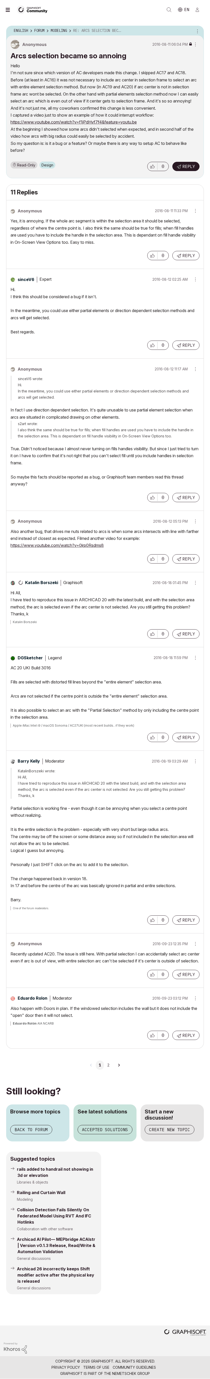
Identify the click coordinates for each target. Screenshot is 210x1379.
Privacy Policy (65, 1367)
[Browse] (10, 9)
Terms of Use (96, 1367)
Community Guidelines (134, 1367)
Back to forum (31, 1129)
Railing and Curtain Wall (41, 1192)
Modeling (25, 1199)
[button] (152, 166)
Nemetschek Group (131, 1373)
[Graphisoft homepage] (185, 1333)
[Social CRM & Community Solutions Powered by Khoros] (15, 1348)
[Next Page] (118, 1065)
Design (47, 165)
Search (169, 9)
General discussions (34, 1258)
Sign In (199, 9)
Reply (188, 166)
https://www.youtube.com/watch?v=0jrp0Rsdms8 (57, 545)
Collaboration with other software (45, 1229)
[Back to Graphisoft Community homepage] (34, 9)
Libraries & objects (32, 1182)
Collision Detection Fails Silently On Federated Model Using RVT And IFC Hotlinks (54, 1216)
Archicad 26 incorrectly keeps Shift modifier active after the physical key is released (55, 1275)
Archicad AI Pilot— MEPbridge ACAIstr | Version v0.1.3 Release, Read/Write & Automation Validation (56, 1245)
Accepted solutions (105, 1129)
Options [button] (196, 31)
